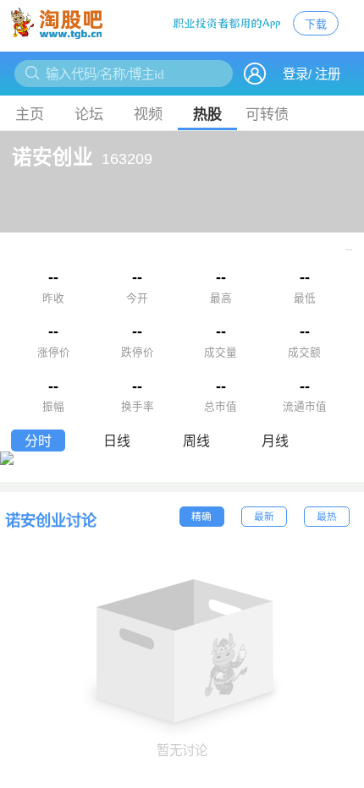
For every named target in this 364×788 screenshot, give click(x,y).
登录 (295, 74)
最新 (264, 516)
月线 (275, 440)
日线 (116, 440)
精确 (201, 516)
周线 (196, 440)
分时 (38, 440)
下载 (316, 24)
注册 (327, 74)
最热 (327, 516)
